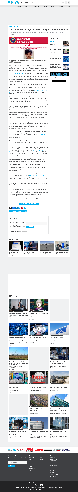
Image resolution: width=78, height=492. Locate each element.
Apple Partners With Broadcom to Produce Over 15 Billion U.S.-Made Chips (58, 433)
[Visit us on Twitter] (39, 485)
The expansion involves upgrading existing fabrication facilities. (38, 412)
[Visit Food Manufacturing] (21, 449)
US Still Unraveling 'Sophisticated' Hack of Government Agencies (30, 254)
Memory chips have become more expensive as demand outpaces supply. (18, 435)
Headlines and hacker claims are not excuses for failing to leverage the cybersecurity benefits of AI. (38, 318)
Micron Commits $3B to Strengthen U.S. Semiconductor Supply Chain (58, 409)
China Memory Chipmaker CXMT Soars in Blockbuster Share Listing (59, 362)
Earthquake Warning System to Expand (45, 253)
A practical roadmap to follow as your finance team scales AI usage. (18, 316)
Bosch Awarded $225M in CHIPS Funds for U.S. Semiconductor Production (59, 386)
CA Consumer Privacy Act (52, 487)
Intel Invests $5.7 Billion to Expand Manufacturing (37, 409)
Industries (12, 26)
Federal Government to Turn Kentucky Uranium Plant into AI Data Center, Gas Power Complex (18, 363)
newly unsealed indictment (17, 73)
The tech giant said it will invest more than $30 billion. (58, 437)
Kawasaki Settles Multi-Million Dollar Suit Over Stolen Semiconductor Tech (55, 66)
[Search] (66, 2)
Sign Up (12, 465)
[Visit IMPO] (39, 449)
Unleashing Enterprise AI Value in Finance (61, 253)
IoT (18, 26)
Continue (30, 226)
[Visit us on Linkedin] (41, 485)
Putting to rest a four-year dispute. (36, 340)
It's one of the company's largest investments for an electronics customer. (59, 341)
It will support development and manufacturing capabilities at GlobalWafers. (59, 412)
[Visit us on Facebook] (36, 485)
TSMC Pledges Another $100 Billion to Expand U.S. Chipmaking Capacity (38, 386)
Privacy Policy (34, 487)
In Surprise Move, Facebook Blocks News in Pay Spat (16, 254)
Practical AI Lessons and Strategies (18, 313)
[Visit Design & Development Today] (12, 449)
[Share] (13, 208)
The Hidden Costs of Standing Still (55, 43)
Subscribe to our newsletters (29, 203)
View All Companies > (59, 81)
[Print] (10, 208)
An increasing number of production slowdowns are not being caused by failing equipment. (18, 342)
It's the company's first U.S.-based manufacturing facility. (16, 390)
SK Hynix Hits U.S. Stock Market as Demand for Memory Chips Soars (17, 432)
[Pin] (22, 208)
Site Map (60, 487)
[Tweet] (19, 208)
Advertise (28, 487)
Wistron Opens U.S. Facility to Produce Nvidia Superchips (18, 386)
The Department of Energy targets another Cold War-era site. (18, 367)
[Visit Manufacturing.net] (57, 449)
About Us (17, 487)
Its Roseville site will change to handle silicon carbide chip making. (59, 390)
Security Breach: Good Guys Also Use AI (55, 50)
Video (31, 311)
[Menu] (69, 2)
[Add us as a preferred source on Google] (25, 208)
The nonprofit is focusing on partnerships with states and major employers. (38, 437)
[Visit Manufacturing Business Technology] (66, 449)
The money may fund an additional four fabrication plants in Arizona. (37, 390)
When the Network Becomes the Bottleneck (56, 57)
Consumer (52, 429)
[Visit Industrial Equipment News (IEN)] (29, 449)
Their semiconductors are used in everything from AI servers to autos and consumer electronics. (59, 366)
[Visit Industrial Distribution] (48, 450)
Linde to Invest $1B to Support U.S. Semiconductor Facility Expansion (58, 338)
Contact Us (23, 487)
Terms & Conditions (42, 487)
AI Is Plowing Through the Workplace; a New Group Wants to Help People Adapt (38, 433)
